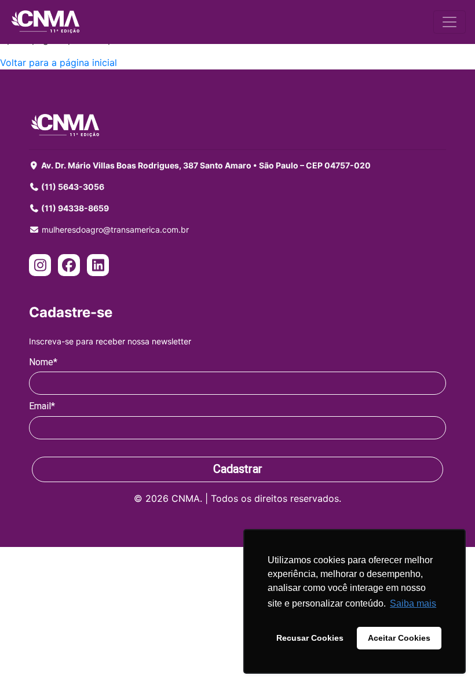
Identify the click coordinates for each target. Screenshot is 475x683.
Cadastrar (237, 469)
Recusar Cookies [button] (310, 637)
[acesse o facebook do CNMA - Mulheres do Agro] (69, 267)
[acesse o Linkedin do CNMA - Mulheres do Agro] (98, 267)
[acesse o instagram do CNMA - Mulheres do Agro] (40, 267)
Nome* (43, 362)
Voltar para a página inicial (58, 62)
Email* (42, 406)
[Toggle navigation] (449, 22)
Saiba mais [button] (413, 603)
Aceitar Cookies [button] (399, 637)
